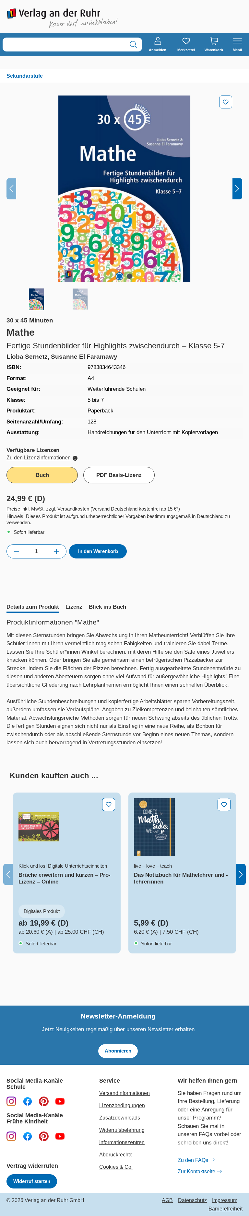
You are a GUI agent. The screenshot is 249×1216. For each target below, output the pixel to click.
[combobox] (64, 44)
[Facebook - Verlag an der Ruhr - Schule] (27, 1101)
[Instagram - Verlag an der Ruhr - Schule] (11, 1101)
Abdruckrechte (116, 1154)
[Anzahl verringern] (16, 551)
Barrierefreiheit (225, 1208)
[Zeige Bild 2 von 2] (129, 276)
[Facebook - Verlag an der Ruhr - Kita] (27, 1136)
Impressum (224, 1200)
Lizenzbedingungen (122, 1105)
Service (109, 1081)
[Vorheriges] (11, 188)
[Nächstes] (237, 188)
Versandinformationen (124, 1093)
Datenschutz (192, 1200)
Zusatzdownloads (119, 1117)
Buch (42, 475)
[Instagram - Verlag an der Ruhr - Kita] (11, 1136)
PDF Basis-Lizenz (119, 475)
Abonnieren (118, 1050)
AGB (167, 1200)
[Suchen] (133, 44)
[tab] (32, 607)
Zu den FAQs (193, 1160)
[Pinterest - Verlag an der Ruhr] (44, 1101)
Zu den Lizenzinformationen (38, 457)
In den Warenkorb (98, 551)
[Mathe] (124, 189)
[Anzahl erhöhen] (56, 551)
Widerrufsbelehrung (122, 1130)
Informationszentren (122, 1142)
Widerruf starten (31, 1181)
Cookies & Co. (116, 1167)
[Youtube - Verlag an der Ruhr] (60, 1101)
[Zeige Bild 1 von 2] (119, 276)
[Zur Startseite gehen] (62, 18)
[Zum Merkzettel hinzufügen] (225, 102)
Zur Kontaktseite (196, 1171)
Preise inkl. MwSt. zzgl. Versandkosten (48, 509)
